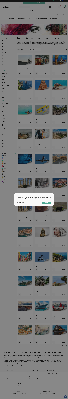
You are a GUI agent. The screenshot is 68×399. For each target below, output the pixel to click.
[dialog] (34, 199)
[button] (21, 202)
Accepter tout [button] (46, 202)
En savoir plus (23, 199)
